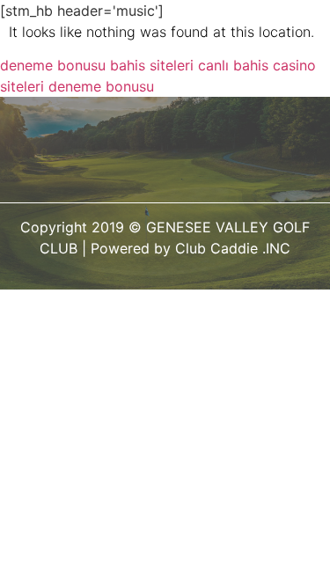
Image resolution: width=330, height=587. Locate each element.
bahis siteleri (152, 65)
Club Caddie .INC (232, 248)
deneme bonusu (53, 65)
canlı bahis (233, 65)
